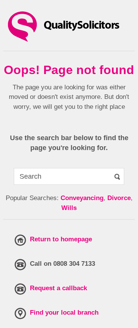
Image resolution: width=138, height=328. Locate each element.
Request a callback (58, 288)
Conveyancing (82, 198)
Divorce (119, 198)
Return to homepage (61, 239)
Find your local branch (64, 312)
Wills (69, 208)
